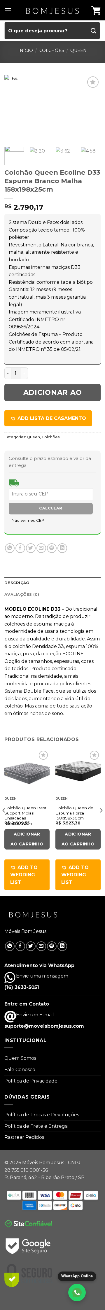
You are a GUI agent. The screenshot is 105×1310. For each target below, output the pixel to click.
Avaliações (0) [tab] (21, 594)
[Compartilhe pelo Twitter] (31, 548)
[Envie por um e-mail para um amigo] (41, 548)
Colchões (51, 50)
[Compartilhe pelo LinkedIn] (62, 548)
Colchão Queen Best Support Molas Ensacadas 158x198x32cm (25, 815)
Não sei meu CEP (28, 520)
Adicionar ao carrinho (52, 394)
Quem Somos (20, 1058)
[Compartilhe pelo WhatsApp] (10, 548)
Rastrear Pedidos (24, 1137)
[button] (48, 418)
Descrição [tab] (16, 583)
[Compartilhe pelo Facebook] (20, 548)
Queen (78, 50)
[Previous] (13, 108)
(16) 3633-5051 (21, 987)
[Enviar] (93, 30)
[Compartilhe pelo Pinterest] (52, 548)
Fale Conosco (19, 1069)
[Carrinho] (96, 10)
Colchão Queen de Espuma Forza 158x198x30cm (74, 812)
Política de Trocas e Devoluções (41, 1115)
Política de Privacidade (30, 1081)
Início (25, 50)
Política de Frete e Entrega (36, 1126)
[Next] (91, 108)
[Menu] (7, 10)
